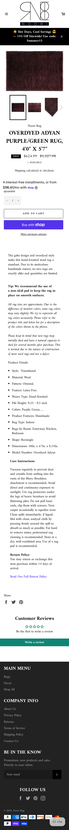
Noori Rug (18, 810)
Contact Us (11, 741)
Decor (8, 683)
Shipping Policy (13, 735)
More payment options (33, 234)
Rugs (7, 677)
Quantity (9, 192)
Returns (9, 722)
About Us (10, 709)
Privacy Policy (13, 715)
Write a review (34, 642)
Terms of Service (14, 728)
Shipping (20, 170)
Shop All (9, 689)
